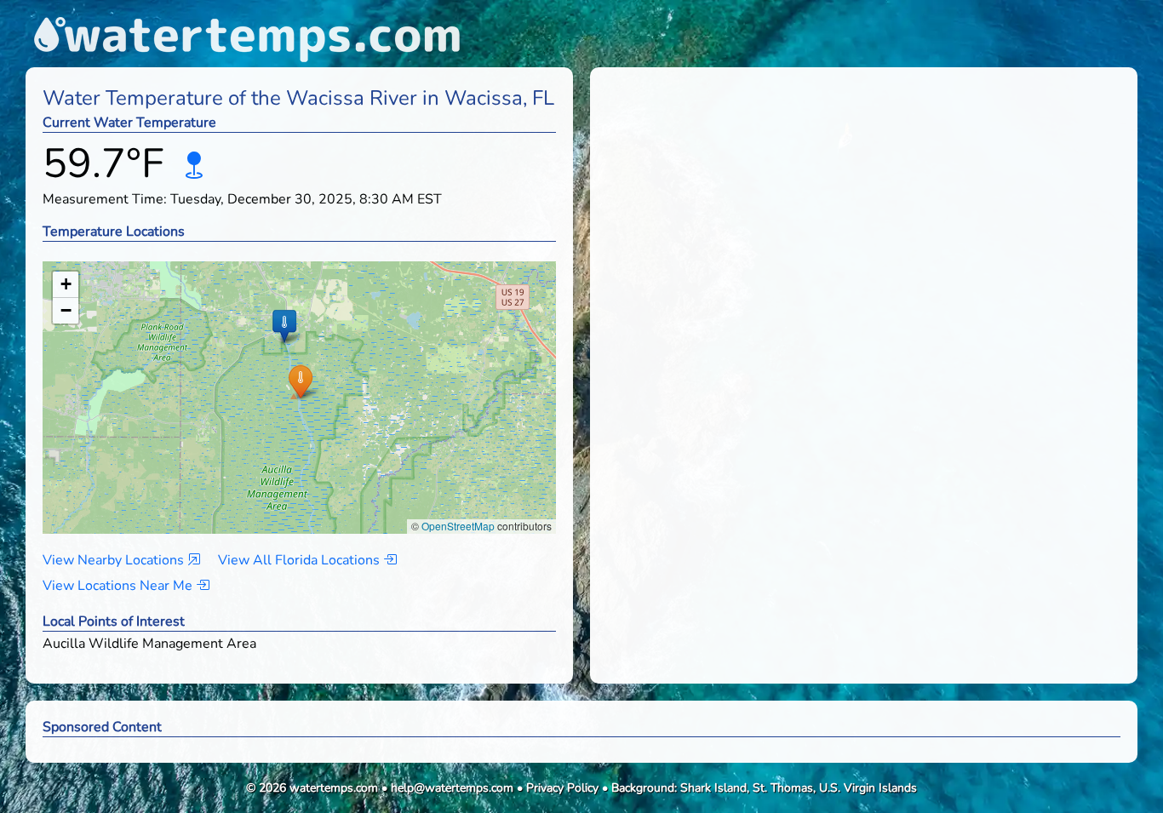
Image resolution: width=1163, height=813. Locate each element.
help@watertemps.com (452, 788)
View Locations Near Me (119, 585)
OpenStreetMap (458, 525)
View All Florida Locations (300, 560)
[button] (300, 381)
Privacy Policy (562, 788)
